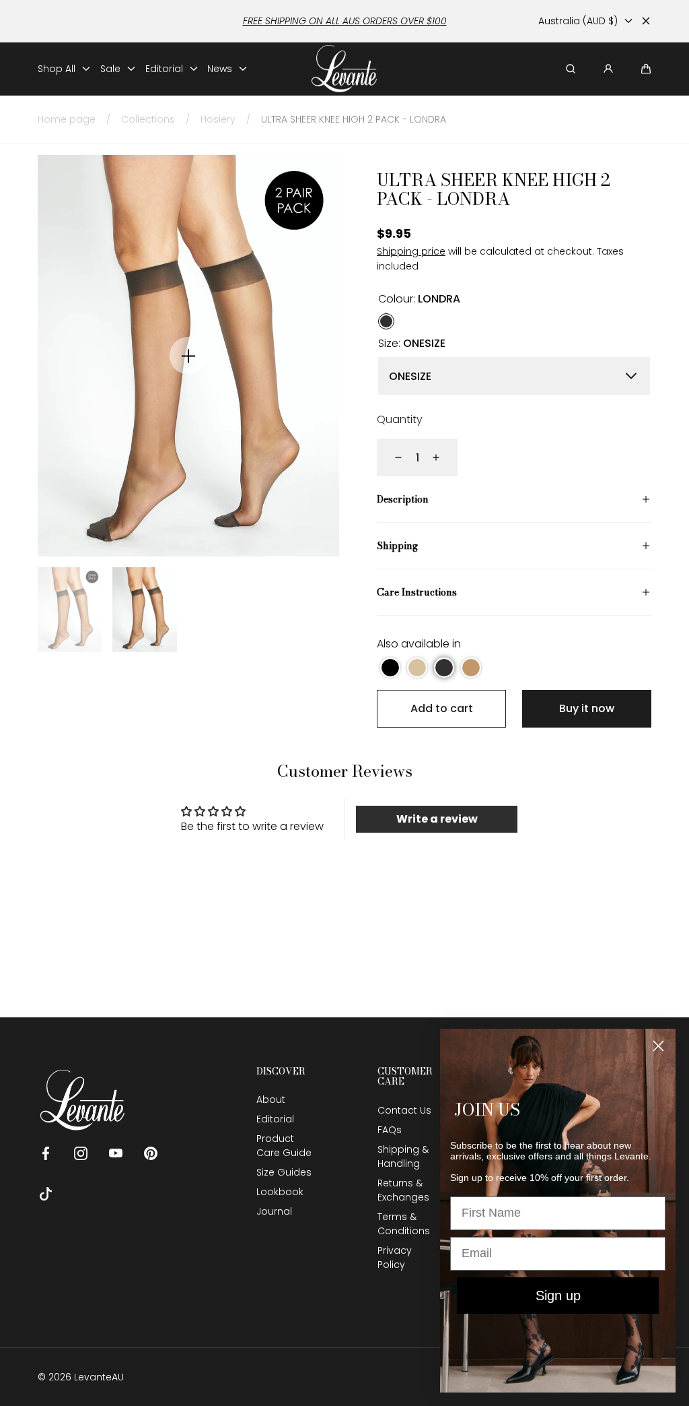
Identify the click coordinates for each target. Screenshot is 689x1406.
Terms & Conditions (403, 1224)
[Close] (646, 20)
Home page (67, 119)
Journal (274, 1211)
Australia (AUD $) (578, 21)
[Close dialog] (658, 1046)
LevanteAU (99, 1377)
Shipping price (411, 251)
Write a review (437, 819)
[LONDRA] (386, 321)
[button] (646, 68)
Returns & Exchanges (403, 1190)
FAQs (389, 1130)
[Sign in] (608, 68)
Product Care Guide (284, 1145)
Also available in (419, 643)
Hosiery (218, 119)
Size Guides (284, 1172)
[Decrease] (390, 457)
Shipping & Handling (403, 1156)
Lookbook (279, 1192)
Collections (148, 119)
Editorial (275, 1119)
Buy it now (586, 708)
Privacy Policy (394, 1257)
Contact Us (404, 1110)
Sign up (558, 1295)
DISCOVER (280, 1071)
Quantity (400, 419)
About (270, 1099)
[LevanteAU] (345, 69)
